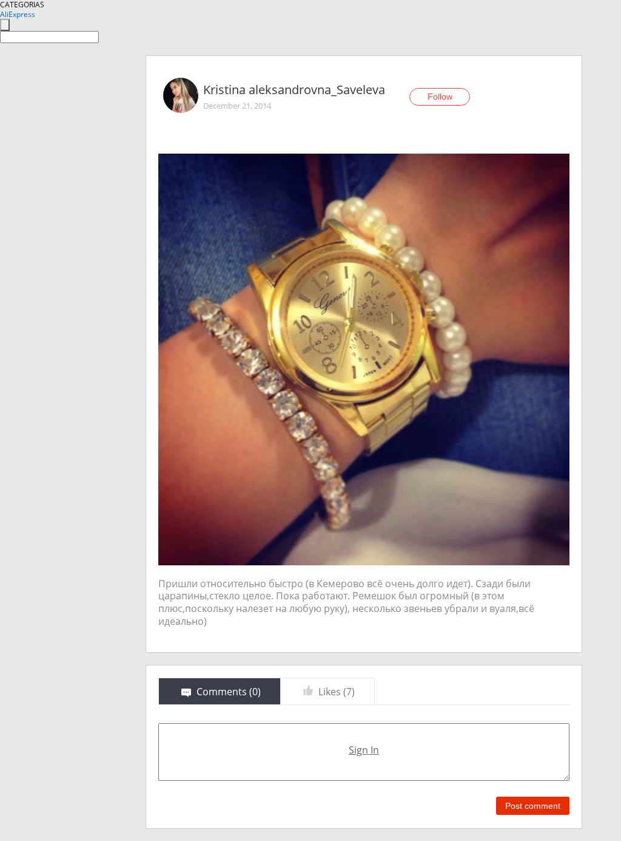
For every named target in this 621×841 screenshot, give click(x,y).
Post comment (532, 806)
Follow (440, 96)
